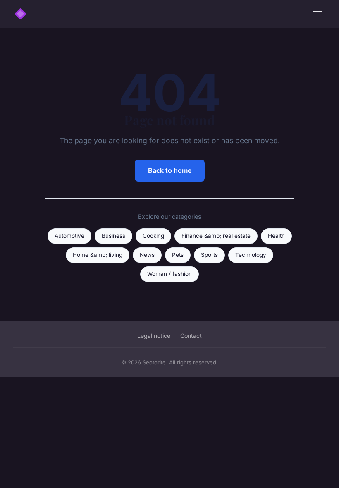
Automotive (69, 235)
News (147, 254)
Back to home (169, 170)
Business (113, 235)
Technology (250, 254)
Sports (209, 254)
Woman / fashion (169, 273)
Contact (191, 335)
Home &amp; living (97, 254)
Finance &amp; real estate (216, 235)
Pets (178, 254)
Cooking (153, 235)
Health (276, 235)
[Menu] (317, 14)
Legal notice (153, 335)
